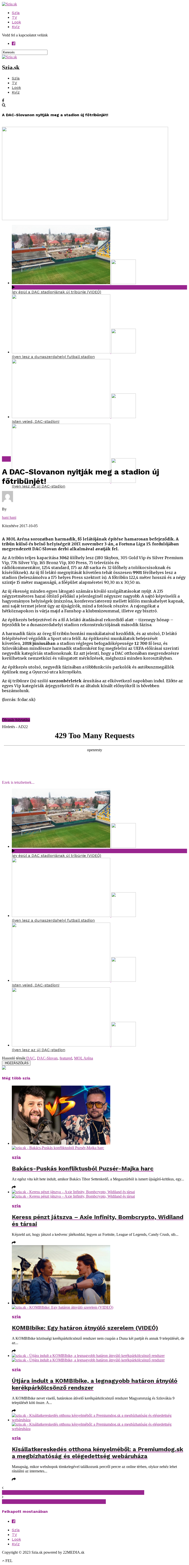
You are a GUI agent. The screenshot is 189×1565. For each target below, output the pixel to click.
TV (14, 17)
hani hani (9, 517)
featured (66, 1058)
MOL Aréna (83, 1058)
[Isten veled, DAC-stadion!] (74, 417)
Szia (16, 12)
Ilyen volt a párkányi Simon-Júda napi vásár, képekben (54, 1501)
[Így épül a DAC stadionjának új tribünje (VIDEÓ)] (74, 283)
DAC (30, 1058)
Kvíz (16, 26)
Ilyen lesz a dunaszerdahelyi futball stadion (53, 356)
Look (16, 22)
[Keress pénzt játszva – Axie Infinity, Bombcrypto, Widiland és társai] (99, 1194)
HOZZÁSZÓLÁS (16, 1063)
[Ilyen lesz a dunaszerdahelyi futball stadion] (74, 352)
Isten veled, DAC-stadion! (35, 421)
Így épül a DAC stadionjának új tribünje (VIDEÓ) (56, 292)
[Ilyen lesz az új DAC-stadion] (74, 481)
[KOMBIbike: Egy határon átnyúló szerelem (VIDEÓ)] (99, 1277)
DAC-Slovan (47, 1058)
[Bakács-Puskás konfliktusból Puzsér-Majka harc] (99, 1118)
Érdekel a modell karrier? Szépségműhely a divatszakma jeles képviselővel (73, 1492)
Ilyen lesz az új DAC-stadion (38, 486)
